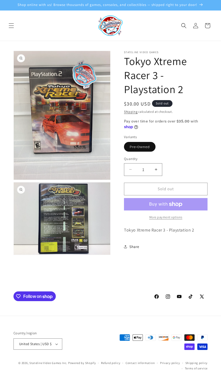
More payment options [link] (165, 217)
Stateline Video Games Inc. (48, 363)
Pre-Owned (143, 148)
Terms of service (196, 368)
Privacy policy (170, 363)
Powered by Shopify (82, 363)
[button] (11, 26)
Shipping (131, 112)
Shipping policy (196, 363)
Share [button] (134, 246)
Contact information (140, 363)
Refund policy (110, 363)
